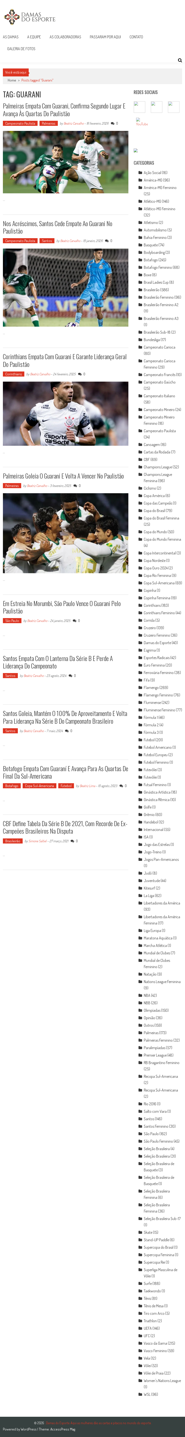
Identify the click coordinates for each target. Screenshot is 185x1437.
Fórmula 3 (151, 732)
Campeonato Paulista (20, 123)
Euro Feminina (154, 665)
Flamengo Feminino (158, 695)
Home (12, 80)
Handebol (151, 822)
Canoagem (152, 444)
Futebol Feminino (156, 762)
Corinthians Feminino (159, 612)
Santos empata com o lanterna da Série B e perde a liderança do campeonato (58, 662)
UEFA (148, 1328)
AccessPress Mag (62, 1429)
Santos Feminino (156, 1126)
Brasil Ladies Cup (156, 282)
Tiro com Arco (154, 1313)
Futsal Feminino (155, 784)
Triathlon (150, 1320)
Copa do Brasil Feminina (161, 518)
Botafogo (11, 785)
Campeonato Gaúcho (160, 382)
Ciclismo (150, 488)
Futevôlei (150, 769)
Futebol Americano (158, 747)
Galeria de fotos (21, 48)
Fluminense (152, 702)
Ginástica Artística (157, 792)
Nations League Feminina (162, 981)
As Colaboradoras (65, 36)
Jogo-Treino (153, 852)
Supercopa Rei (154, 1262)
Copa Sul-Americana (39, 785)
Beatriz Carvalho (74, 123)
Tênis (147, 1298)
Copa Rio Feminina (157, 575)
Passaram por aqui (105, 36)
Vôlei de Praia (154, 1373)
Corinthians (13, 374)
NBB (147, 1002)
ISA (146, 837)
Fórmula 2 (151, 724)
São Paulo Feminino (158, 1141)
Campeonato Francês (159, 374)
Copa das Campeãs (158, 503)
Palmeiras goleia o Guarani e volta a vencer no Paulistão (63, 475)
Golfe (148, 807)
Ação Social (152, 172)
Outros (149, 1025)
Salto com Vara (155, 1111)
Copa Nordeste (154, 560)
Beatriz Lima (87, 786)
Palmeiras (48, 123)
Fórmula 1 (151, 717)
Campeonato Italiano (159, 395)
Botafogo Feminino (158, 267)
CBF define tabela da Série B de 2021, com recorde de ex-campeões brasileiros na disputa (65, 827)
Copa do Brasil (154, 510)
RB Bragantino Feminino (161, 1062)
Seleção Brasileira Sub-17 (162, 1218)
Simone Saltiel (37, 841)
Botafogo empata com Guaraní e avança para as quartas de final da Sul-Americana (65, 772)
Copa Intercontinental (160, 553)
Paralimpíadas (154, 1047)
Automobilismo (155, 230)
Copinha (150, 590)
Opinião (149, 1017)
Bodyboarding (154, 252)
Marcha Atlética (155, 945)
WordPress (29, 1429)
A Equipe (34, 36)
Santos (47, 240)
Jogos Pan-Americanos (161, 859)
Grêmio (149, 814)
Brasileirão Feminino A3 (161, 318)
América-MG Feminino (160, 187)
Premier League (155, 1055)
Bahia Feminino (155, 237)
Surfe (148, 1283)
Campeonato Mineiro (159, 409)
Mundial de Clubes (157, 953)
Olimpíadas (152, 1010)
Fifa (147, 680)
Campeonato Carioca (159, 347)
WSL (147, 1394)
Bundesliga (152, 339)
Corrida (149, 620)
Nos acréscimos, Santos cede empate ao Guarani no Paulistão (57, 227)
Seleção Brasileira (157, 1148)
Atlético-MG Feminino (159, 208)
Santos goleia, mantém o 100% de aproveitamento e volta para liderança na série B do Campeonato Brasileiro (65, 716)
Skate (148, 1232)
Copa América (154, 495)
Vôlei (147, 1365)
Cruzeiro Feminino (157, 635)
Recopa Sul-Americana (161, 1076)
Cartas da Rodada (157, 452)
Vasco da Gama (155, 1343)
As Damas (11, 36)
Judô (148, 873)
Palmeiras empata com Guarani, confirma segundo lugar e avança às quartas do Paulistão (64, 109)
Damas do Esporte (157, 642)
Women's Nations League (162, 1380)
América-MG (153, 180)
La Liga (149, 895)
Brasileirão (12, 841)
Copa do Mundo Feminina (162, 539)
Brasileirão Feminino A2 (161, 304)
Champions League (158, 467)
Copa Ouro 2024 (156, 568)
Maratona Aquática (158, 938)
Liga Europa (152, 930)
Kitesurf (149, 888)
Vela (147, 1358)
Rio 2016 (150, 1103)
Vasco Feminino (155, 1350)
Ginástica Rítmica (157, 799)
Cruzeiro (150, 627)
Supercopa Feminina (159, 1254)
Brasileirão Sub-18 (157, 332)
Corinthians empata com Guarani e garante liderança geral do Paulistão (65, 360)
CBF (147, 459)
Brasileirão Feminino (159, 297)
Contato (136, 36)
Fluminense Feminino (159, 710)
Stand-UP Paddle (156, 1239)
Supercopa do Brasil (158, 1247)
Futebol (66, 785)
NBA (147, 995)
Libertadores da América (162, 903)
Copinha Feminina (157, 597)
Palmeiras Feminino (158, 1040)
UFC (147, 1335)
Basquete (151, 245)
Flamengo (151, 687)
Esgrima (150, 650)
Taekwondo (152, 1291)
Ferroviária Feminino (159, 672)
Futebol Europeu (156, 754)
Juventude (152, 880)
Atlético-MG (152, 201)
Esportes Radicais (157, 657)
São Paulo (12, 620)
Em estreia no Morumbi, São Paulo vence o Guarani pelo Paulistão (62, 607)
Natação (150, 974)
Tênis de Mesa (154, 1305)
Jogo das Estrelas (157, 844)
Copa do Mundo (155, 531)
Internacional (153, 829)
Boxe (147, 274)
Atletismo (151, 222)
